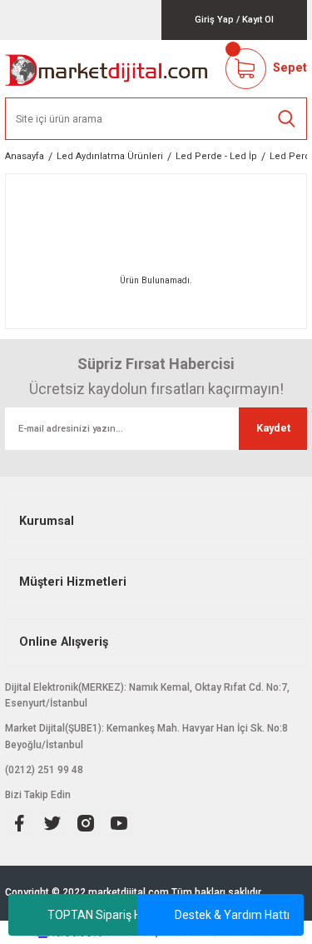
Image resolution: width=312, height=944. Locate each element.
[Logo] (107, 69)
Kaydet (273, 428)
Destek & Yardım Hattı (232, 915)
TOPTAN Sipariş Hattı (103, 915)
